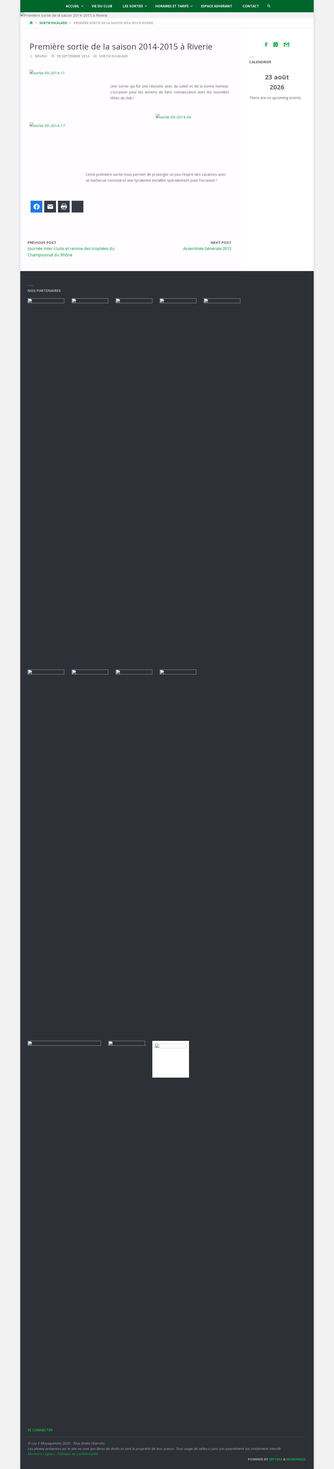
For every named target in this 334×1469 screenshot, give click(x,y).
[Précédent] (254, 82)
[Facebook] (266, 44)
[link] (269, 6)
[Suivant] (299, 82)
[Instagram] (275, 44)
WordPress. (296, 1459)
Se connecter (40, 1430)
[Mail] (286, 44)
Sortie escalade (53, 23)
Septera (275, 1459)
